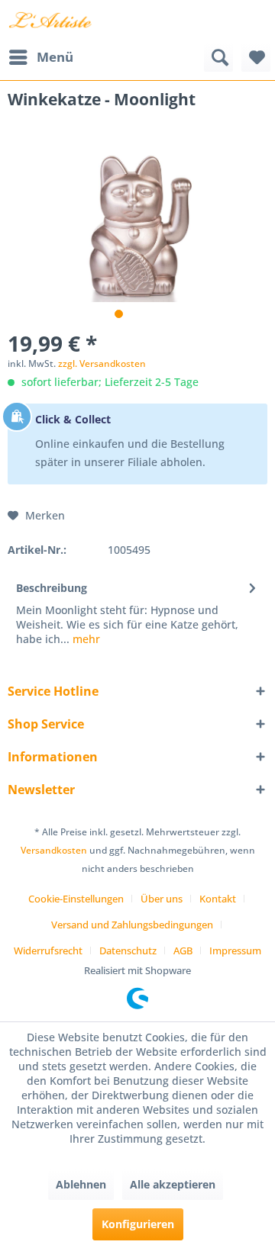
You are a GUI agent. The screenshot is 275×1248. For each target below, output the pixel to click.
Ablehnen (81, 1184)
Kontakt (217, 898)
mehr (85, 639)
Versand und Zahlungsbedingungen (132, 924)
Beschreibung (51, 588)
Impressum (235, 950)
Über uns (162, 898)
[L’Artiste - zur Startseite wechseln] (50, 21)
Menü (55, 57)
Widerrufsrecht (48, 950)
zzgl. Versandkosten (102, 363)
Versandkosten (54, 850)
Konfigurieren (138, 1224)
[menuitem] (40, 57)
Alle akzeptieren (172, 1184)
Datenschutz (128, 950)
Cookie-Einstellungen (76, 898)
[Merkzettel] (256, 57)
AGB (182, 950)
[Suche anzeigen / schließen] (218, 57)
